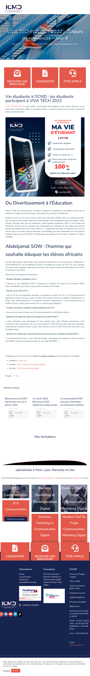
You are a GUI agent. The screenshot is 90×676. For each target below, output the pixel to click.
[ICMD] (13, 8)
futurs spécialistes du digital (50, 478)
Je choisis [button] (6, 671)
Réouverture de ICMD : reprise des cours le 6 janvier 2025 (16, 401)
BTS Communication (51, 574)
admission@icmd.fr (76, 645)
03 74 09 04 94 (82, 633)
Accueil (15, 44)
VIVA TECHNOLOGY (14, 106)
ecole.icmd (22, 360)
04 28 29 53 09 (82, 623)
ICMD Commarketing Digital (28, 368)
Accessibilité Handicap (28, 582)
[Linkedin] (15, 614)
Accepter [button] (16, 671)
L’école (21, 574)
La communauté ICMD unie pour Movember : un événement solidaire (72, 401)
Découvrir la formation (15, 519)
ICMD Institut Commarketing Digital (31, 364)
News (24, 44)
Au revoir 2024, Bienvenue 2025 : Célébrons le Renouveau (45, 401)
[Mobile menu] (81, 18)
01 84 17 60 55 (82, 621)
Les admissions (25, 577)
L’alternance (24, 579)
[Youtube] (10, 614)
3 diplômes (76, 478)
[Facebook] (5, 614)
